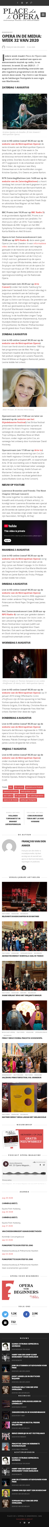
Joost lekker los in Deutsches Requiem (26, 1377)
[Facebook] (17, 3)
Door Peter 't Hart (18, 1416)
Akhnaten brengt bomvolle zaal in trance (22, 956)
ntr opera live (20, 796)
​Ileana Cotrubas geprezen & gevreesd (25, 1345)
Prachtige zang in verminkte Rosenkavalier (26, 1444)
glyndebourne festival (34, 787)
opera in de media (11, 800)
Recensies (24, 914)
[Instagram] (22, 3)
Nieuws (23, 993)
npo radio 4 (8, 796)
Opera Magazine (7, 1183)
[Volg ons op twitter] (5, 1314)
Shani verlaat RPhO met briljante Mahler (21, 995)
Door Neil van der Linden (21, 1371)
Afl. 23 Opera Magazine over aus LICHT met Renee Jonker (31, 1183)
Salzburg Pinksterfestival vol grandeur (21, 1077)
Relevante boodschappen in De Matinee (20, 916)
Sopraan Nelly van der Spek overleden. (25, 1388)
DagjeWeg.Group (24, 1519)
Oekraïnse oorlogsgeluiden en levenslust (26, 1402)
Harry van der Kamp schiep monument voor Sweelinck (25, 1355)
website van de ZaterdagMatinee (19, 181)
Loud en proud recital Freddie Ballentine (26, 1423)
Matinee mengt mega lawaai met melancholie (24, 1117)
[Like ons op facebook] (26, 1314)
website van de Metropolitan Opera (21, 144)
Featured (6, 914)
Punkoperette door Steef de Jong (17, 1245)
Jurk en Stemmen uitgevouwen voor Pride (29, 1366)
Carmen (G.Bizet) (9, 1203)
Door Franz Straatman (20, 1449)
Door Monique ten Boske (21, 1349)
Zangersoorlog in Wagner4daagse (28, 1412)
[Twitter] (26, 3)
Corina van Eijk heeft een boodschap (29, 1490)
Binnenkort (7, 32)
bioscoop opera (8, 1032)
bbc (10, 787)
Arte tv (38, 450)
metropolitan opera (28, 791)
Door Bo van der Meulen (21, 1393)
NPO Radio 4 (21, 240)
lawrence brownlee (11, 791)
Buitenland (18, 1075)
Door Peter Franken (19, 1437)
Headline (15, 914)
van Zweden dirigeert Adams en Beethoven (21, 1231)
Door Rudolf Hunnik (19, 1407)
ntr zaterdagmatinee (35, 796)
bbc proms (19, 787)
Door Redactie (17, 1360)
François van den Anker (15, 47)
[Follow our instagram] (5, 1322)
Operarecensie (26, 953)
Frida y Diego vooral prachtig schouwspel (22, 1038)
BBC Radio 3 (37, 212)
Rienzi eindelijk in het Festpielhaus (28, 1433)
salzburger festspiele (28, 800)
